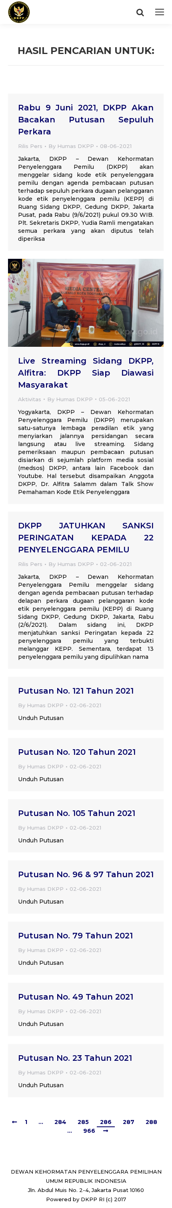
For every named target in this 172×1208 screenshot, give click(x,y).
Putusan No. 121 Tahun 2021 (76, 691)
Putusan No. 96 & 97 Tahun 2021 (86, 874)
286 (106, 1122)
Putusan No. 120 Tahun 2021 (77, 752)
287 (128, 1122)
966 (89, 1130)
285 (83, 1122)
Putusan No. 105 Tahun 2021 (76, 813)
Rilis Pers (30, 146)
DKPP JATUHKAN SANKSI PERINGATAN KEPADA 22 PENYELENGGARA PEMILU (86, 537)
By (71, 146)
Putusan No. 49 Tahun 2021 (75, 997)
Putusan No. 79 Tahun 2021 (75, 935)
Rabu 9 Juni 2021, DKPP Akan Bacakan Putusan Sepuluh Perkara (86, 119)
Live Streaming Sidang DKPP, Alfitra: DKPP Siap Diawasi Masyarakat (86, 373)
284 (60, 1122)
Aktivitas (29, 399)
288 (151, 1122)
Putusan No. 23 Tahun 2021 (75, 1058)
